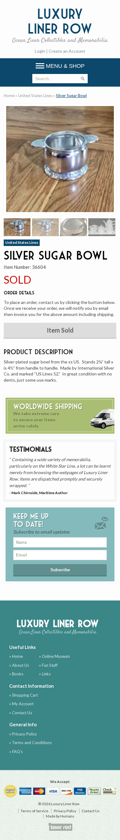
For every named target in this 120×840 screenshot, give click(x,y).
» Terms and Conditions (30, 742)
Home (9, 95)
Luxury (60, 25)
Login (40, 51)
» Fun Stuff (48, 665)
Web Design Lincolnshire (60, 826)
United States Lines (35, 95)
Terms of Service (34, 811)
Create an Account (67, 51)
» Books (16, 673)
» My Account (21, 703)
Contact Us (91, 811)
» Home (16, 656)
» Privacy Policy (23, 733)
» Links (45, 673)
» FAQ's (16, 751)
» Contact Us (20, 712)
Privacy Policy (65, 811)
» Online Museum (54, 656)
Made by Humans (60, 816)
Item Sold (60, 330)
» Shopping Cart (23, 695)
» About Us (19, 665)
